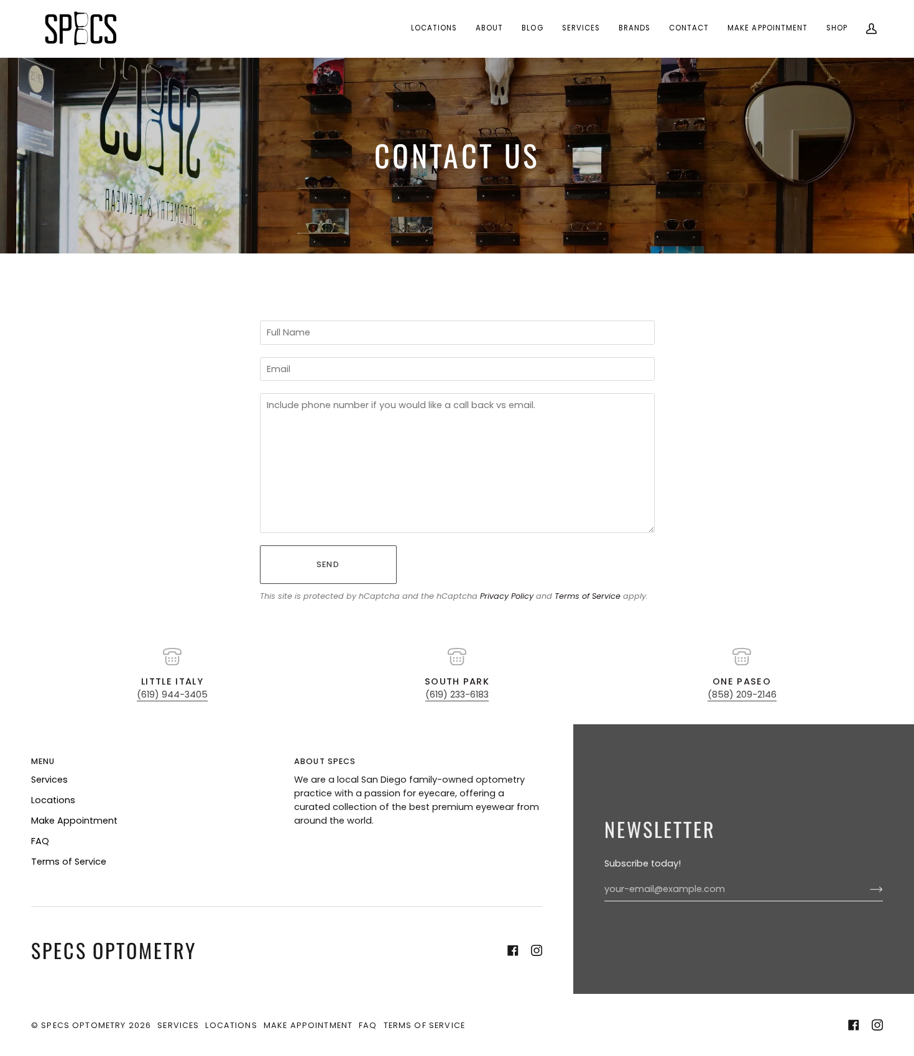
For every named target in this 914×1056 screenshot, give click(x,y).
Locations (53, 800)
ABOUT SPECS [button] (325, 761)
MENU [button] (43, 761)
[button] (434, 28)
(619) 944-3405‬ (172, 694)
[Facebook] (513, 950)
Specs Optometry (83, 1025)
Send (327, 564)
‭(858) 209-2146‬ (742, 694)
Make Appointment (74, 820)
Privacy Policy (506, 596)
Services (49, 779)
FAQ (40, 841)
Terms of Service (588, 596)
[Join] (866, 889)
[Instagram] (536, 950)
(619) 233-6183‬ (457, 694)
